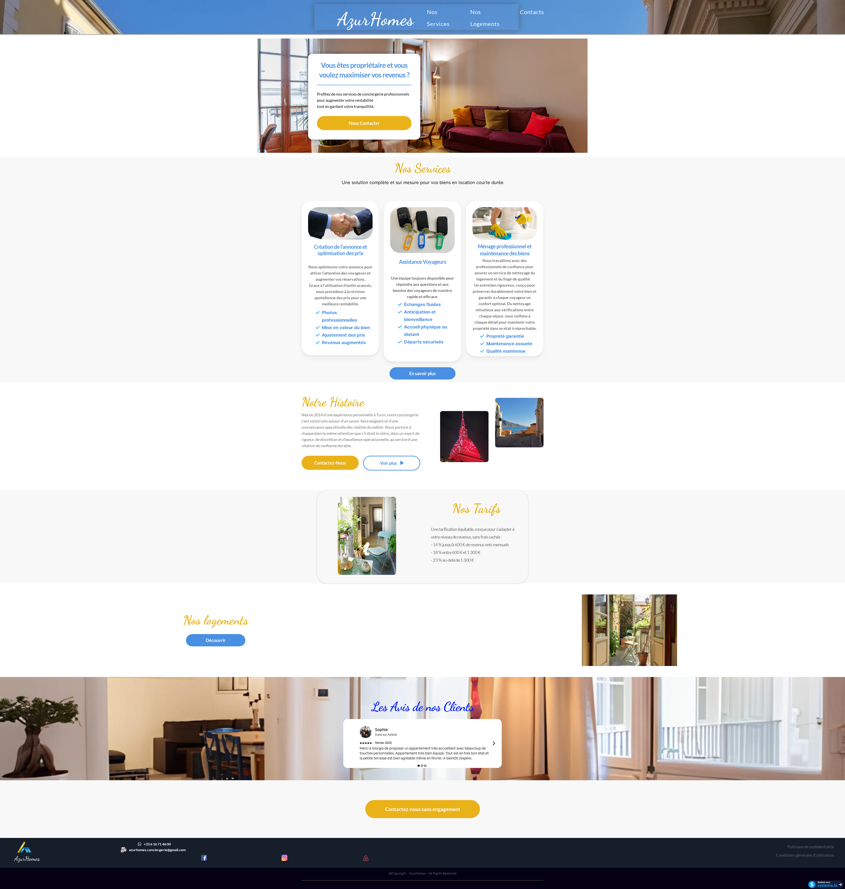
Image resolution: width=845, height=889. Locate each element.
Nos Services (438, 17)
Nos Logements (485, 17)
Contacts (532, 11)
